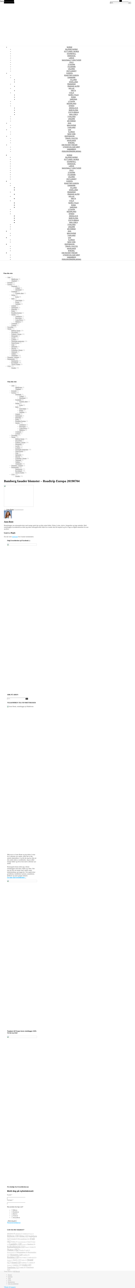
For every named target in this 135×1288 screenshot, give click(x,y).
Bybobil (71, 143)
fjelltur (15, 1241)
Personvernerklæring (71, 151)
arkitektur (19, 1233)
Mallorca (73, 114)
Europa (69, 73)
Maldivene (71, 125)
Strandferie (16, 1217)
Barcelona (73, 110)
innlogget (15, 537)
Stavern (71, 64)
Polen (13, 311)
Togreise (10, 1265)
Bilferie (15, 1210)
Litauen (71, 101)
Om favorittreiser (69, 145)
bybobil (14, 1239)
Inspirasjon (70, 136)
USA (69, 130)
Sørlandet (14, 346)
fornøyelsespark (22, 1241)
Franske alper (73, 86)
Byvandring (24, 1239)
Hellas (71, 88)
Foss (29, 1241)
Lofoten (13, 339)
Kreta (73, 90)
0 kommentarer (19, 509)
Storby (17, 1260)
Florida (71, 132)
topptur (17, 1265)
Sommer (10, 1260)
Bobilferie (16, 1212)
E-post (9, 1195)
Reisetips (16, 1254)
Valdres (71, 69)
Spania (71, 106)
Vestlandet (71, 71)
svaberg (24, 1262)
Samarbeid (71, 149)
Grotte (24, 1244)
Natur (13, 1249)
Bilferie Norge (71, 49)
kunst (27, 1247)
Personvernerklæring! (14, 1222)
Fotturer (15, 1216)
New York (71, 134)
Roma (73, 97)
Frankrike (71, 84)
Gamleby (15, 1244)
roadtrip (26, 1255)
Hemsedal (71, 56)
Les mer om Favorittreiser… (16, 877)
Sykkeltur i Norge (17, 350)
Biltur (24, 1236)
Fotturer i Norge (71, 51)
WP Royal (16, 1271)
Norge (69, 47)
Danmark (71, 77)
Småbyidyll (32, 1257)
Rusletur (13, 1257)
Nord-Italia (73, 95)
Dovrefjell (71, 54)
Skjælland (73, 82)
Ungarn (71, 119)
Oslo (71, 62)
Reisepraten (11, 359)
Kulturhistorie (16, 1246)
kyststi (33, 1247)
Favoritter (10, 327)
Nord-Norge (15, 343)
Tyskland (71, 117)
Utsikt (26, 1265)
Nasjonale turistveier (71, 60)
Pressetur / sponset (13, 357)
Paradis (22, 1250)
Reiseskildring (22, 1252)
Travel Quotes (71, 138)
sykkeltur (32, 1262)
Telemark (71, 67)
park (28, 1250)
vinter (23, 1267)
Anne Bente (10, 509)
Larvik (71, 58)
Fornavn (10, 1200)
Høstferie (31, 1244)
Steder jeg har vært (71, 147)
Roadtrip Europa (71, 75)
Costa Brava (73, 112)
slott (25, 1257)
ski (21, 1257)
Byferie (15, 1214)
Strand (16, 1262)
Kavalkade (71, 140)
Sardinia (73, 99)
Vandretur (13, 1267)
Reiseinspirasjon (11, 1252)
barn (32, 1233)
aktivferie (11, 1233)
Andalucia (73, 108)
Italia (71, 93)
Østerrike (71, 121)
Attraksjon (26, 1233)
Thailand (71, 127)
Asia (69, 123)
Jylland (73, 80)
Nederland (71, 103)
